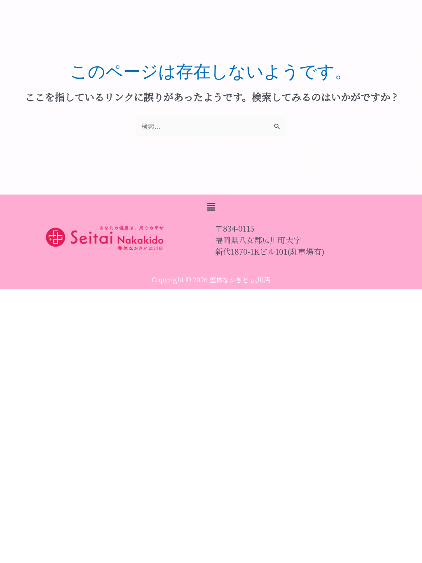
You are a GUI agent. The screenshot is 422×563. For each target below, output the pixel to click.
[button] (211, 206)
